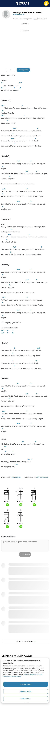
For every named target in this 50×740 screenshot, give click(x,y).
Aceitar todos (25, 684)
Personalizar (26, 698)
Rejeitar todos (25, 691)
